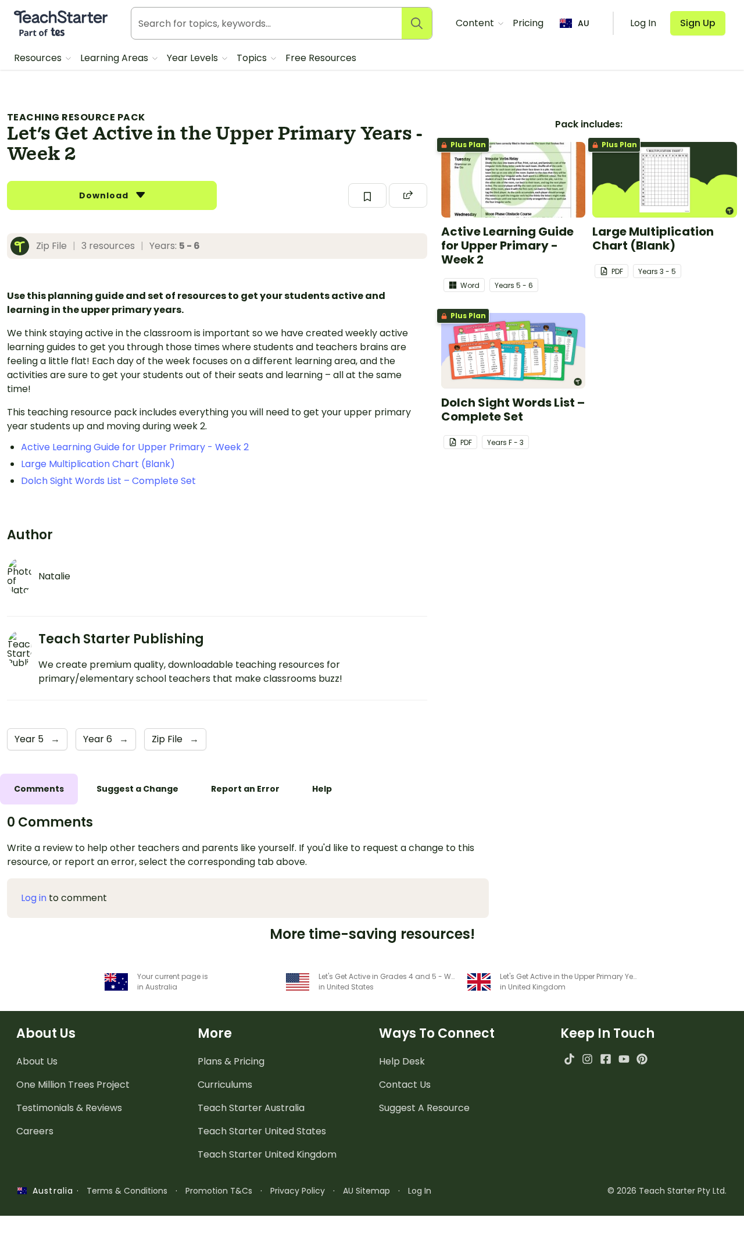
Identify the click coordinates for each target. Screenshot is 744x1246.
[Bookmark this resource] (367, 195)
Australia (50, 1191)
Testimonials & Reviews (69, 1108)
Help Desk (402, 1061)
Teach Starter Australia (251, 1108)
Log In (419, 1191)
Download (105, 195)
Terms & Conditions (127, 1191)
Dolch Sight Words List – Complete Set (108, 480)
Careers (34, 1131)
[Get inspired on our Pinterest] (642, 1059)
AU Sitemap (366, 1191)
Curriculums (225, 1084)
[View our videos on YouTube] (624, 1059)
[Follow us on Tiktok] (569, 1059)
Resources (39, 58)
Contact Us (405, 1084)
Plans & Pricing (231, 1061)
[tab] (39, 789)
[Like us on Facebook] (605, 1059)
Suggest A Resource (424, 1108)
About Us (37, 1061)
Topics (253, 58)
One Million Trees (73, 1084)
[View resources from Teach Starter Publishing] (23, 246)
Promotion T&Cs (218, 1191)
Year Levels (193, 58)
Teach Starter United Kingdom (267, 1154)
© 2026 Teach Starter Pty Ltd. (667, 1191)
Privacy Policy (297, 1191)
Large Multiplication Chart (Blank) (98, 464)
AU (583, 23)
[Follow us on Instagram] (587, 1059)
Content (476, 23)
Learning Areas (115, 58)
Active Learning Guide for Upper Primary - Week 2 (135, 447)
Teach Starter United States (262, 1131)
